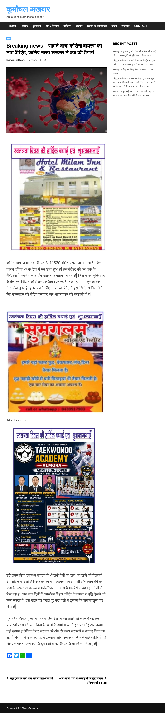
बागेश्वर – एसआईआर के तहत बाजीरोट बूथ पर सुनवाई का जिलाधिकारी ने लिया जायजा (134, 93)
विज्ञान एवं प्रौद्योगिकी (97, 26)
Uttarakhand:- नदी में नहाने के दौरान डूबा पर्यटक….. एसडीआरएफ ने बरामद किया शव (134, 62)
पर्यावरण (67, 26)
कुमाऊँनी (37, 26)
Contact (140, 26)
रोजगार (79, 26)
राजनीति (125, 26)
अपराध (25, 26)
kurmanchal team (15, 60)
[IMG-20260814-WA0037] (56, 415)
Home (13, 26)
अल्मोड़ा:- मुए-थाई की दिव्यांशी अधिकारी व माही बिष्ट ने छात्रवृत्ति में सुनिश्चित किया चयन (135, 53)
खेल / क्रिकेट (52, 26)
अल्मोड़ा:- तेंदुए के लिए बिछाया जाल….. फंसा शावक (133, 71)
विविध (114, 26)
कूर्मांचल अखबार (28, 9)
